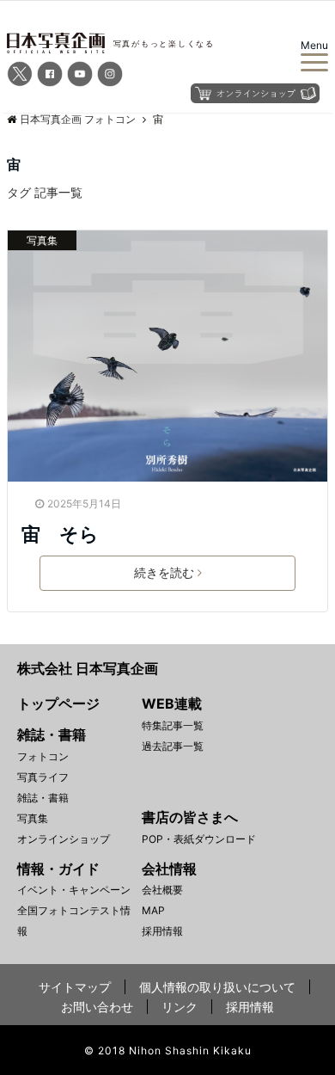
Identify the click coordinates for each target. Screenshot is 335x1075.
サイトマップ (75, 987)
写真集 (42, 240)
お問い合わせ (97, 1006)
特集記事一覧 (173, 725)
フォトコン (43, 756)
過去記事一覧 (173, 746)
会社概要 (162, 889)
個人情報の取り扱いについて (217, 987)
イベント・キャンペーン (74, 889)
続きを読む (164, 572)
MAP (153, 910)
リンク (179, 1006)
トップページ (58, 703)
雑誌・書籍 (43, 797)
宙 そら (60, 534)
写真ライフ (43, 777)
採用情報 (162, 930)
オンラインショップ (63, 838)
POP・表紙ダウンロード (199, 838)
